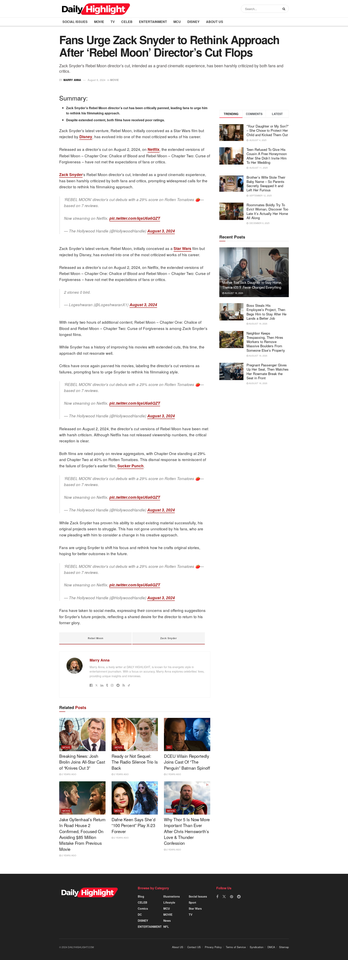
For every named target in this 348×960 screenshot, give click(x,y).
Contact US (194, 947)
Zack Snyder (71, 174)
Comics (143, 908)
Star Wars (182, 248)
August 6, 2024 (96, 80)
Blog (141, 896)
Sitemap (284, 947)
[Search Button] (285, 9)
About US (214, 21)
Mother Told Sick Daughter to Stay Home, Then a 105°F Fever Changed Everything (252, 285)
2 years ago (68, 774)
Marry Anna (72, 80)
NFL (166, 927)
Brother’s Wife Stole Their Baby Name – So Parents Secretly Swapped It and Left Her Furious (265, 184)
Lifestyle (169, 902)
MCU (177, 21)
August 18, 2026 (233, 292)
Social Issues (75, 21)
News (167, 921)
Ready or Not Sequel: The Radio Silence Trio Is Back (135, 762)
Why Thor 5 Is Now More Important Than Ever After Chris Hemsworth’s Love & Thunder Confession (187, 831)
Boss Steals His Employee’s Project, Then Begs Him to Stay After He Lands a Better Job (266, 312)
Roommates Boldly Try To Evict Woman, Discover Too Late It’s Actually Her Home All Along (267, 211)
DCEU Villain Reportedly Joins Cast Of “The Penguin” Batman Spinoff (187, 762)
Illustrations (171, 896)
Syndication (256, 947)
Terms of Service (236, 947)
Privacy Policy (213, 947)
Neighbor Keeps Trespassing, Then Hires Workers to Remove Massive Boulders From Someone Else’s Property (265, 342)
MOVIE (99, 21)
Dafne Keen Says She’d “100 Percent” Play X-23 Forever (133, 825)
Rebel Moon (95, 638)
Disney (85, 136)
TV (113, 21)
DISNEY (193, 21)
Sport (192, 902)
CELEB (127, 21)
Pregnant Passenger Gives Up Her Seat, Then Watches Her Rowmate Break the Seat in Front (267, 371)
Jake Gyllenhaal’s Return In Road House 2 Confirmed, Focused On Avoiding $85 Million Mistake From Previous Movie (82, 834)
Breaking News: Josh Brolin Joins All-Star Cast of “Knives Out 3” (82, 762)
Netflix (154, 149)
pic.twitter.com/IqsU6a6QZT (134, 218)
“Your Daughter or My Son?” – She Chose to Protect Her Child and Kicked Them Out (267, 130)
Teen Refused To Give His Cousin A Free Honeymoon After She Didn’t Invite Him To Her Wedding (266, 156)
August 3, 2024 (161, 231)
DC (169, 747)
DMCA (271, 947)
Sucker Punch (130, 466)
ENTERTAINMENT (153, 21)
